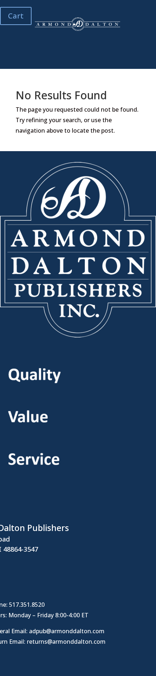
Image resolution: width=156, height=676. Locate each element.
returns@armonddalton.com (66, 642)
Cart (16, 16)
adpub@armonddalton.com (66, 631)
